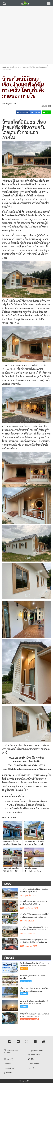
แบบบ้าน (5, 67)
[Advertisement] (26, 36)
